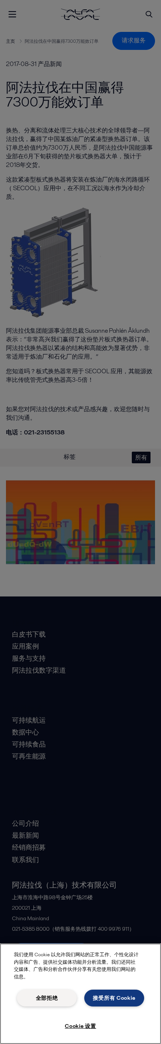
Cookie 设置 (80, 1026)
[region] (80, 993)
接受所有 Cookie (114, 998)
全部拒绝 (47, 998)
